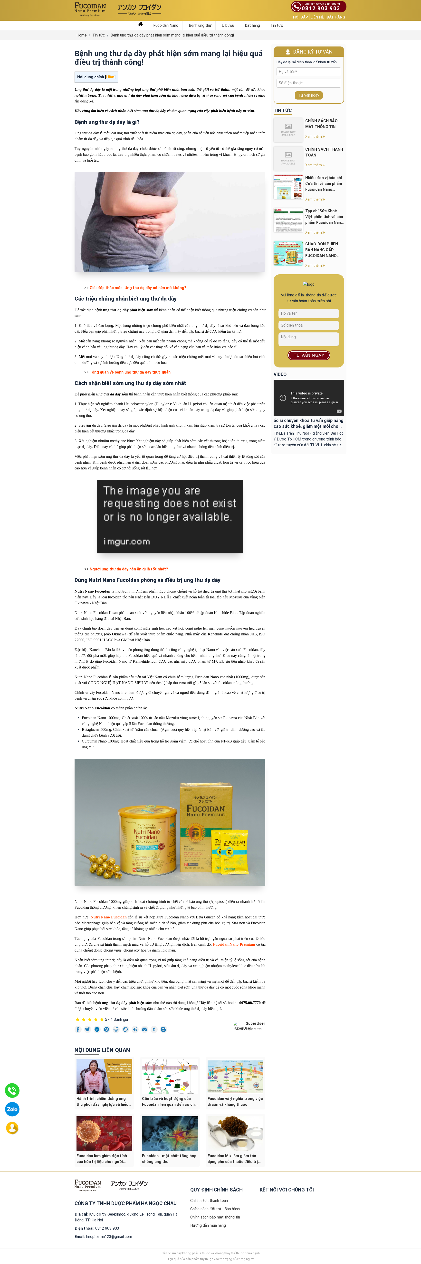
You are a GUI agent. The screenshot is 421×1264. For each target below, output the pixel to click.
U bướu (228, 25)
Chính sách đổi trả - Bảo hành (215, 1209)
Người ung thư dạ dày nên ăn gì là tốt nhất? (129, 569)
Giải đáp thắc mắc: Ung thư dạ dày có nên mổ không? (138, 287)
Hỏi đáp (300, 17)
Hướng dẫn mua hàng (208, 1225)
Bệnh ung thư (200, 25)
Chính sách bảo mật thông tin (215, 1217)
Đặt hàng (335, 17)
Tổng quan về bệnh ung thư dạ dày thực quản (130, 372)
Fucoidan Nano (165, 25)
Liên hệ (317, 17)
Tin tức (276, 25)
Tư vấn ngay (308, 95)
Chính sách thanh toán (209, 1200)
